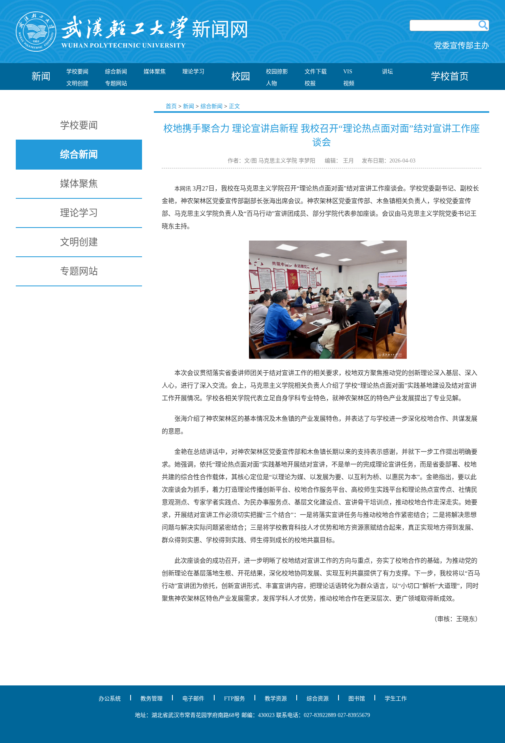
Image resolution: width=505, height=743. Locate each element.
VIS (347, 72)
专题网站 (116, 83)
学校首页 (450, 76)
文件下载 (316, 72)
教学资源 (276, 699)
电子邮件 (193, 699)
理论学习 (193, 72)
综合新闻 (116, 72)
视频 (348, 83)
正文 (234, 106)
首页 (171, 106)
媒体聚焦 (155, 72)
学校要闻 (77, 72)
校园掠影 (277, 72)
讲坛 (387, 72)
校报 (310, 83)
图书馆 (356, 699)
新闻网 (220, 29)
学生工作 (396, 699)
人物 (271, 83)
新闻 (188, 106)
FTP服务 (234, 699)
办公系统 (110, 699)
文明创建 (77, 83)
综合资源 (318, 699)
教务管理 (151, 699)
